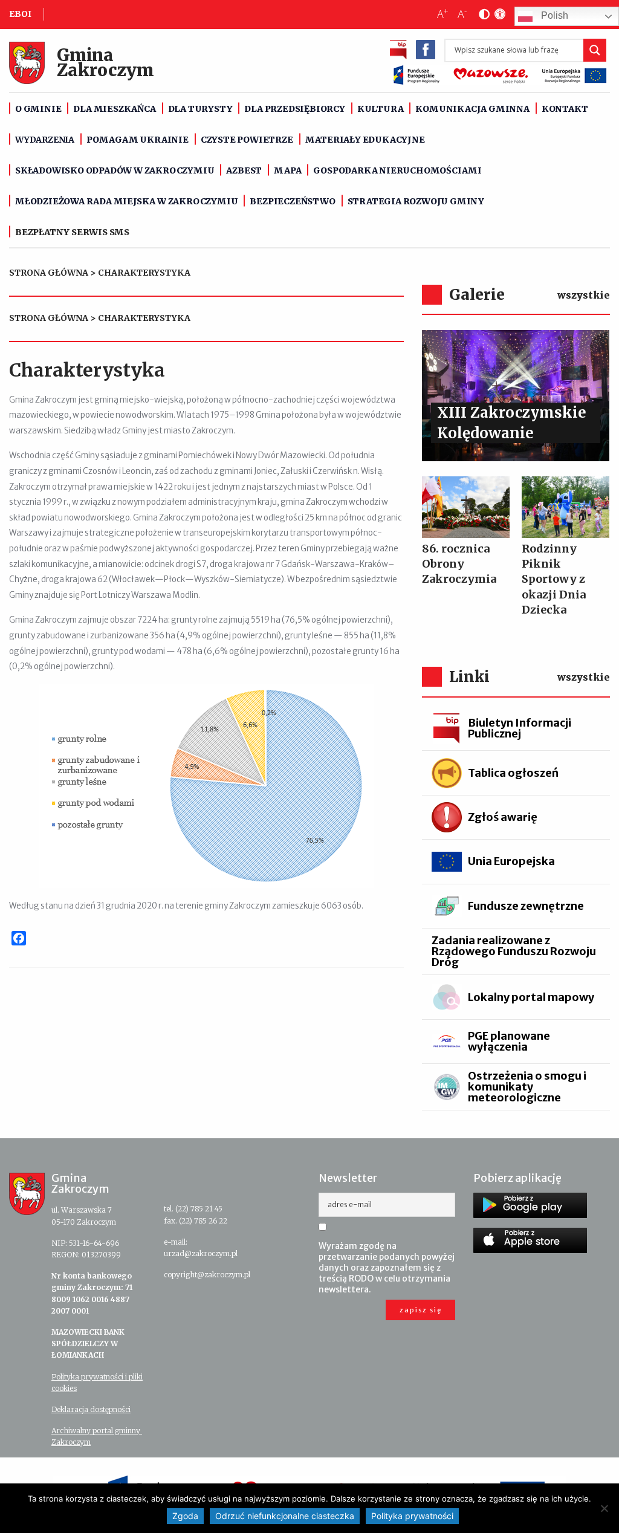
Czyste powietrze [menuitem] (247, 139)
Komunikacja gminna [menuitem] (472, 108)
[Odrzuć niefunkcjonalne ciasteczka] (604, 1508)
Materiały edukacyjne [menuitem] (365, 139)
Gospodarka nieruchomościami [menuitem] (397, 170)
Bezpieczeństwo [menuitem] (292, 201)
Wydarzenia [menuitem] (44, 139)
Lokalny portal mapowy (531, 997)
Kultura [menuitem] (380, 108)
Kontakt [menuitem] (565, 108)
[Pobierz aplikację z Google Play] (530, 1205)
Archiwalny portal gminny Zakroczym (96, 1436)
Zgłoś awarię (502, 817)
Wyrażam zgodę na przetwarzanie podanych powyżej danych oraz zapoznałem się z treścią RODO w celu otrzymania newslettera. (387, 1267)
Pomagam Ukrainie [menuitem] (137, 139)
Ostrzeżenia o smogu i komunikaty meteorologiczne (527, 1086)
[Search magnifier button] (594, 50)
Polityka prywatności (412, 1516)
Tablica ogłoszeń (513, 773)
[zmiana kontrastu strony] (482, 14)
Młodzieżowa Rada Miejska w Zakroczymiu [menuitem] (126, 201)
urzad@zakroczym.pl (201, 1253)
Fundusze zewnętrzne (526, 906)
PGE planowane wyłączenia (509, 1041)
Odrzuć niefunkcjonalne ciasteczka (284, 1516)
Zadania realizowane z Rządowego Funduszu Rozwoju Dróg (514, 951)
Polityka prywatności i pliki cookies (97, 1382)
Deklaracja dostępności (91, 1409)
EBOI (20, 13)
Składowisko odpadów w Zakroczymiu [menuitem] (114, 170)
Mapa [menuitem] (287, 170)
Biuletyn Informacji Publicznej (519, 728)
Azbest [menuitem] (244, 170)
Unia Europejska (511, 861)
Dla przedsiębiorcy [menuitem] (294, 108)
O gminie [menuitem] (38, 108)
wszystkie (583, 295)
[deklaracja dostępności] (497, 14)
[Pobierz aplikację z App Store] (530, 1240)
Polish (553, 16)
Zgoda (185, 1516)
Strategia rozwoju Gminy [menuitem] (416, 201)
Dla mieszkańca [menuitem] (114, 108)
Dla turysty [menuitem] (200, 108)
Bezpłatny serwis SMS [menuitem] (72, 232)
